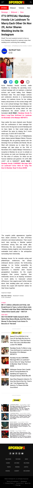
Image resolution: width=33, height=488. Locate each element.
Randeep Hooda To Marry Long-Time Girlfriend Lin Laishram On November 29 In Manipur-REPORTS (16, 115)
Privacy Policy (9, 483)
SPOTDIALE (4, 8)
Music (28, 8)
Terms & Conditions (13, 481)
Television (21, 8)
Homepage (4, 12)
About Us (27, 483)
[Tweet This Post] (11, 82)
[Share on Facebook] (5, 82)
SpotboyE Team (15, 50)
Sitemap (17, 485)
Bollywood (13, 8)
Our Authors (26, 471)
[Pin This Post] (22, 82)
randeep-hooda (18, 295)
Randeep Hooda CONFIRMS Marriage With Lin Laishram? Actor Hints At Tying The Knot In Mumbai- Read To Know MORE (16, 166)
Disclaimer (24, 481)
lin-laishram (6, 297)
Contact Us (19, 483)
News (22, 12)
